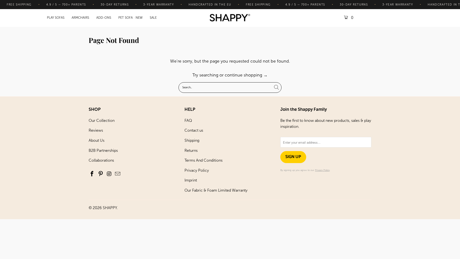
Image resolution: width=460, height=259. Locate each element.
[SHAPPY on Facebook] (92, 174)
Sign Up (293, 156)
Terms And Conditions (203, 160)
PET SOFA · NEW (130, 17)
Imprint (190, 180)
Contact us (193, 130)
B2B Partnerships (103, 150)
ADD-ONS (103, 17)
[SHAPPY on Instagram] (109, 174)
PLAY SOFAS (55, 17)
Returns (191, 150)
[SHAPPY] (230, 18)
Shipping (191, 140)
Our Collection (102, 120)
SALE (153, 17)
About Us (96, 140)
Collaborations (101, 160)
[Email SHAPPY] (117, 174)
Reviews (96, 130)
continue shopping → (246, 75)
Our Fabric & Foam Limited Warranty (215, 190)
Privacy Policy (196, 170)
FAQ (188, 120)
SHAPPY (110, 208)
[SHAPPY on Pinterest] (100, 174)
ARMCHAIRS (80, 17)
